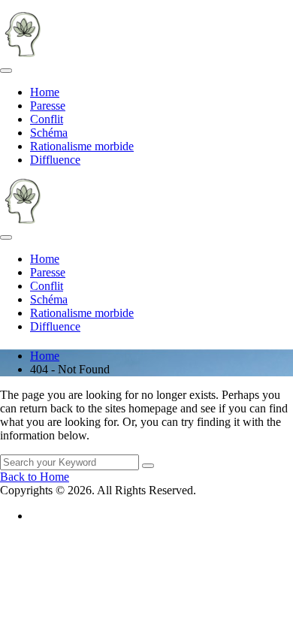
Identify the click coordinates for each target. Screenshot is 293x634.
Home (44, 92)
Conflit (46, 119)
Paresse (47, 105)
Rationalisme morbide (82, 146)
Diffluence (55, 159)
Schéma (49, 132)
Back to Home (34, 476)
